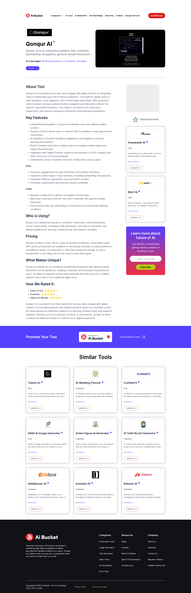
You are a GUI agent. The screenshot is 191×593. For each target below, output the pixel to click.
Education (82, 61)
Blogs (124, 541)
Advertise (109, 15)
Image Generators (106, 547)
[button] (57, 15)
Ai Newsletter (81, 15)
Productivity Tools (106, 541)
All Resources (127, 565)
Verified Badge (96, 15)
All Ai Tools (104, 571)
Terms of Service (99, 587)
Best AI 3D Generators (131, 559)
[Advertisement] (95, 5)
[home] (34, 16)
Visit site (31, 68)
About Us (152, 541)
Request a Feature (155, 559)
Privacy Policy (80, 587)
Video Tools (104, 559)
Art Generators (105, 565)
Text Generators (106, 553)
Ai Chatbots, (69, 61)
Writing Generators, (52, 61)
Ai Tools (69, 15)
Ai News (119, 15)
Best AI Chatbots (129, 553)
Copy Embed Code (130, 337)
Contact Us (157, 15)
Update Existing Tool (156, 565)
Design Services (132, 15)
